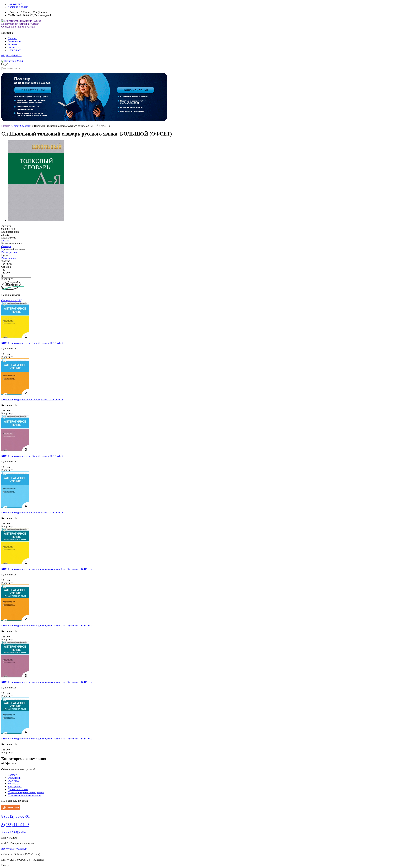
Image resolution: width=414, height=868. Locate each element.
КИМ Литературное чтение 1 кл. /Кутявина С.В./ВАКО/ (32, 343)
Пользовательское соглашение (24, 795)
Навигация (7, 32)
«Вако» (5, 240)
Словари (25, 126)
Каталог (12, 38)
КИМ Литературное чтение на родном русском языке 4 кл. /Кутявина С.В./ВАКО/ (46, 738)
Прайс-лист (14, 50)
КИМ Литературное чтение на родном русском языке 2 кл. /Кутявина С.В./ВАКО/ (46, 625)
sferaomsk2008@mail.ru (13, 832)
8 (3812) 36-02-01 (15, 816)
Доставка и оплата (18, 7)
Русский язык (8, 258)
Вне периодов (9, 252)
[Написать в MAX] (12, 61)
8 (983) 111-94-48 (15, 825)
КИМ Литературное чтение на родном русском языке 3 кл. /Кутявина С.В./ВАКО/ (46, 682)
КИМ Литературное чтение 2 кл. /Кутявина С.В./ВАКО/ (32, 399)
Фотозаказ (13, 44)
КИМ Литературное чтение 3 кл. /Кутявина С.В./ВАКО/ (32, 456)
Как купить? (15, 4)
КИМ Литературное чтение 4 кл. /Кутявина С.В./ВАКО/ (32, 512)
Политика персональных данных (26, 792)
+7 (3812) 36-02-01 (11, 55)
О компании (14, 41)
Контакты (13, 47)
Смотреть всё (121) (11, 300)
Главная (5, 126)
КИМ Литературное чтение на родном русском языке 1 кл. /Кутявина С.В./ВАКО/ (46, 569)
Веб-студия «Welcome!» (14, 848)
